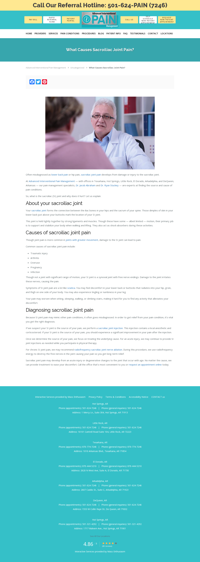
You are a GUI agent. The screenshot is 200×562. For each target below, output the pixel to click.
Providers (40, 33)
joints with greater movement (82, 239)
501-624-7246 (89, 408)
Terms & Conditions (115, 396)
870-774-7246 (89, 446)
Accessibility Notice (138, 396)
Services (53, 33)
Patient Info (113, 33)
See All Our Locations (100, 536)
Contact (153, 33)
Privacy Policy (95, 396)
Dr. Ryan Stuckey (110, 185)
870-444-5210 (89, 466)
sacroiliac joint (38, 210)
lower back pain (59, 174)
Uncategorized (77, 67)
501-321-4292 (89, 524)
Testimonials (137, 33)
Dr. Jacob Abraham (85, 185)
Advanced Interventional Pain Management (46, 67)
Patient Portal (71, 20)
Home (29, 33)
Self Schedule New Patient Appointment (148, 19)
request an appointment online (145, 364)
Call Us (129, 20)
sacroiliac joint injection (110, 328)
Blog (101, 33)
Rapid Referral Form (52, 20)
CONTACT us (158, 396)
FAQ (125, 33)
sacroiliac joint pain (91, 174)
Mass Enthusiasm (116, 551)
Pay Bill (33, 20)
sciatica (71, 287)
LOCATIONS (167, 33)
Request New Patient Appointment (167, 20)
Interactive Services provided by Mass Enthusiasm (60, 396)
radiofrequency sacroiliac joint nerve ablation (98, 349)
